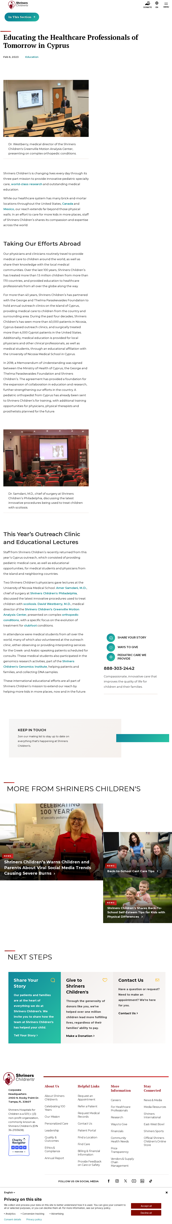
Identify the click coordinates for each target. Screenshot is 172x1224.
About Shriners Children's (54, 1097)
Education (31, 57)
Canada (67, 203)
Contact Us (85, 1123)
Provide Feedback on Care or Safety (89, 1163)
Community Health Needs (120, 1139)
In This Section (19, 17)
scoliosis (29, 604)
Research (117, 1117)
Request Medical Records (89, 1115)
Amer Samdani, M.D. (71, 588)
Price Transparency (120, 1150)
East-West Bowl (154, 1124)
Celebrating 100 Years (55, 1108)
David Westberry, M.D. (54, 604)
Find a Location (87, 1137)
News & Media (153, 1100)
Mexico (8, 209)
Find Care (84, 1144)
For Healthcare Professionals (121, 1108)
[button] (157, 5)
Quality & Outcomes (52, 1139)
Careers (116, 1100)
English (8, 1192)
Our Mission (52, 1116)
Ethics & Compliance (52, 1149)
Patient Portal (87, 1130)
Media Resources (155, 1107)
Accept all (146, 1205)
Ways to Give (119, 1124)
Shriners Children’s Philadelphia (53, 593)
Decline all (146, 1212)
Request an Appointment (86, 1097)
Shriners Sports (154, 1131)
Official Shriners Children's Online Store (155, 1141)
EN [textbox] (157, 7)
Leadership (52, 1130)
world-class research (26, 184)
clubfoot (30, 625)
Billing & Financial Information (89, 1152)
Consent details (12, 1219)
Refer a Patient (87, 1106)
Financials (117, 1131)
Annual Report (54, 1158)
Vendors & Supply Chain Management (122, 1162)
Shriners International (152, 1115)
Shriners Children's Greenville (46, 609)
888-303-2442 (119, 668)
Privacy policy (34, 1219)
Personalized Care (56, 1123)
